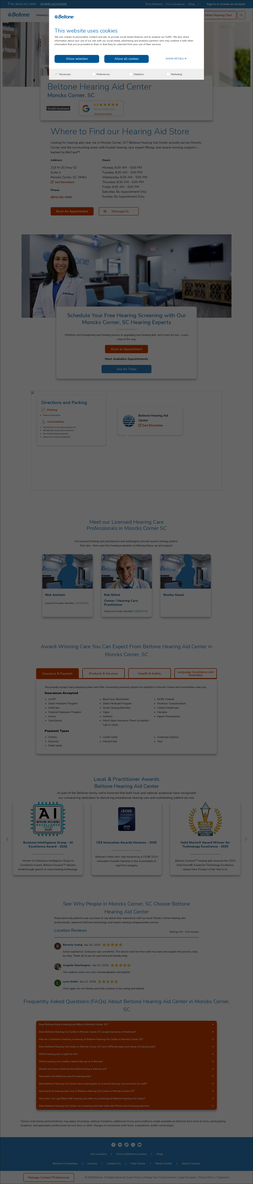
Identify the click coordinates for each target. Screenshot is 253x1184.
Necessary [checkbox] (65, 74)
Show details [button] (175, 58)
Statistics (138, 74)
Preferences (103, 74)
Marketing (176, 74)
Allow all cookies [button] (126, 59)
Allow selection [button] (77, 59)
